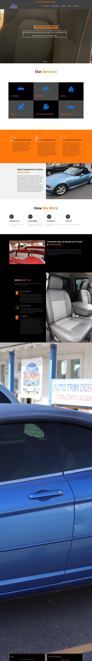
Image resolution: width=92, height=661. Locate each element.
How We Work (55, 6)
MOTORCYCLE (39, 96)
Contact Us (76, 6)
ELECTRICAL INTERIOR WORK (44, 114)
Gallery (69, 6)
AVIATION (13, 114)
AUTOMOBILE (14, 96)
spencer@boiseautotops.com (27, 659)
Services (63, 6)
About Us (47, 6)
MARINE (62, 96)
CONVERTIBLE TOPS (66, 114)
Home (40, 6)
